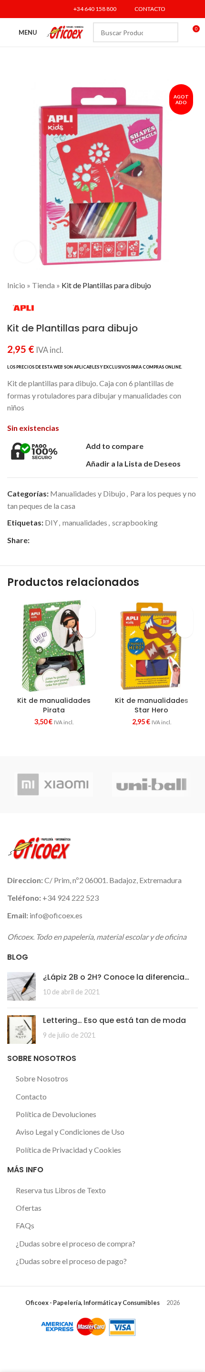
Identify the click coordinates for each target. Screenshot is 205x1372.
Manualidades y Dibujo (87, 493)
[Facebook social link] (13, 9)
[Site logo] (65, 31)
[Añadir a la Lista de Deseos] (87, 612)
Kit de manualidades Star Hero (151, 705)
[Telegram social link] (100, 540)
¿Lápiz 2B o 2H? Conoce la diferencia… (116, 977)
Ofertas (28, 1207)
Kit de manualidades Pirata (54, 705)
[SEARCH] (168, 32)
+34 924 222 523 (70, 897)
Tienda (43, 285)
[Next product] (193, 285)
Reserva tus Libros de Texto (61, 1190)
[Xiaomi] (53, 784)
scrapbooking (135, 522)
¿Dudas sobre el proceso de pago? (71, 1260)
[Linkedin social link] (49, 9)
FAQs (25, 1225)
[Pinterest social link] (67, 540)
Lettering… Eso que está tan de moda (114, 1020)
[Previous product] (174, 285)
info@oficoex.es (56, 915)
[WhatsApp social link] (89, 540)
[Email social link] (56, 540)
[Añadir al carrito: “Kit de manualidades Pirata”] (87, 629)
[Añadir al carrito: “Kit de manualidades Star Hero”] (184, 629)
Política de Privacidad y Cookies (68, 1149)
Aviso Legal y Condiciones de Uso (70, 1131)
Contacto (31, 1096)
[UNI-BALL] (151, 784)
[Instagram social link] (37, 9)
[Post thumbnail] (21, 986)
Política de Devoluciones (56, 1114)
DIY (51, 522)
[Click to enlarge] (25, 252)
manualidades (84, 522)
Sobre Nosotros (42, 1078)
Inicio (16, 285)
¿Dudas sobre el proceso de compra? (75, 1243)
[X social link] (25, 9)
